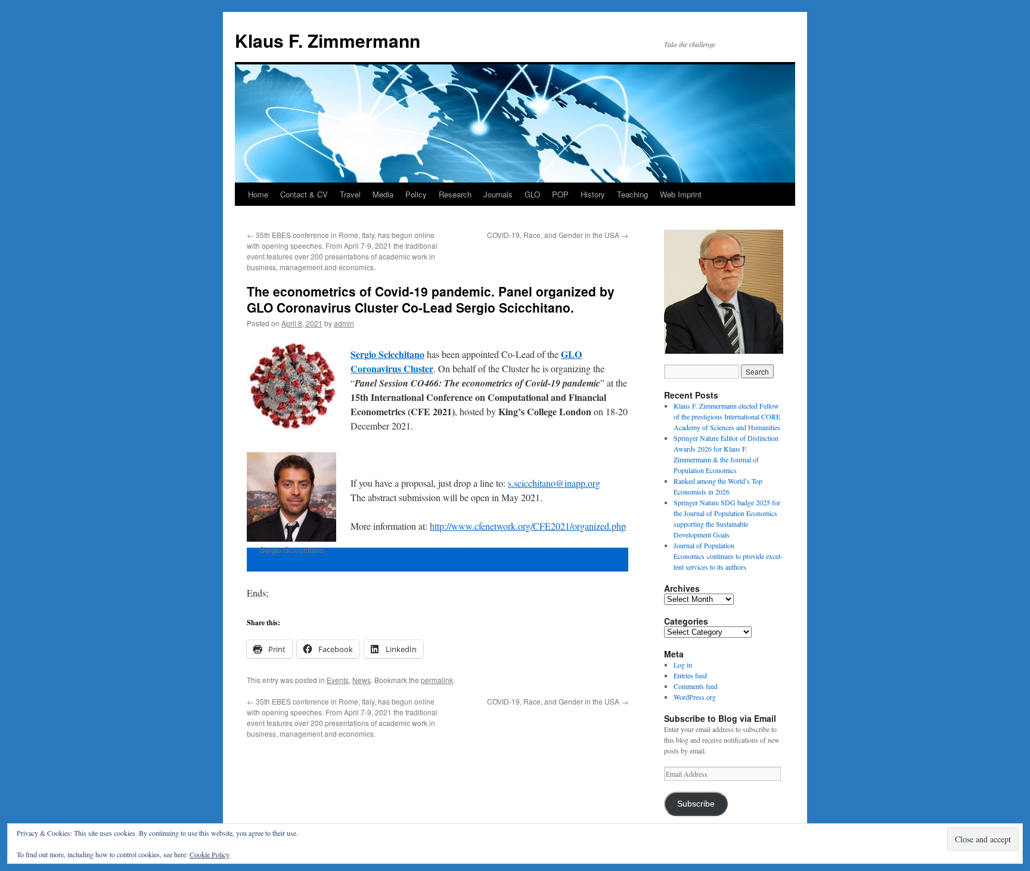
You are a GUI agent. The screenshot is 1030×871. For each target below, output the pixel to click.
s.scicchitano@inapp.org (554, 483)
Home (258, 194)
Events (338, 680)
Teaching (632, 194)
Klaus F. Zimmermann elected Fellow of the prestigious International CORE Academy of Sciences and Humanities (727, 416)
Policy (416, 194)
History (593, 194)
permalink (437, 680)
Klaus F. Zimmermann (327, 40)
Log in (683, 664)
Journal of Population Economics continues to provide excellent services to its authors (728, 556)
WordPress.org (695, 697)
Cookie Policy (209, 854)
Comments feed (696, 686)
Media (383, 194)
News (361, 680)
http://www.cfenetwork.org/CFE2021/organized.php (528, 526)
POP (560, 194)
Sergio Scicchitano (387, 354)
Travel (350, 194)
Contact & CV (304, 194)
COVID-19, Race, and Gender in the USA (557, 235)
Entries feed (690, 675)
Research (455, 194)
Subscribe (696, 803)
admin (344, 323)
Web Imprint (681, 194)
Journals (498, 194)
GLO (532, 194)
